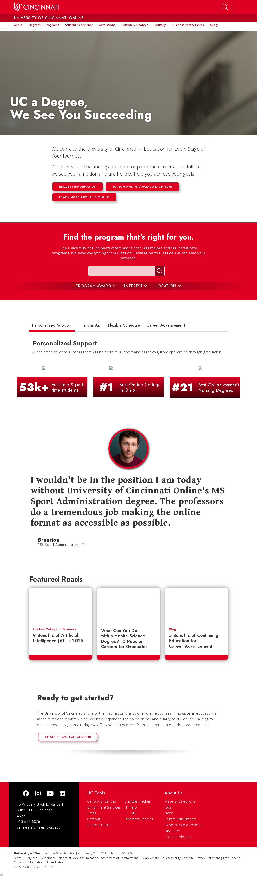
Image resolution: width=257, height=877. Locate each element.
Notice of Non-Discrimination (78, 858)
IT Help (131, 807)
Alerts (18, 858)
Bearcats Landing (139, 819)
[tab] (52, 326)
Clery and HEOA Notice (40, 858)
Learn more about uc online (84, 197)
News (169, 813)
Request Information (78, 186)
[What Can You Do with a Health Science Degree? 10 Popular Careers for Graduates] (128, 606)
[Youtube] (50, 793)
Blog (172, 629)
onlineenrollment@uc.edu (39, 827)
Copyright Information (28, 862)
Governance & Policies (183, 824)
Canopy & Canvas (101, 801)
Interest (134, 286)
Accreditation (55, 862)
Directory (172, 830)
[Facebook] (26, 793)
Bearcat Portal (99, 824)
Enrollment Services (104, 807)
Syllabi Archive (150, 858)
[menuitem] (18, 25)
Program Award (94, 286)
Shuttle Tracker (138, 801)
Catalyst (93, 819)
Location (167, 286)
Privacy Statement (208, 858)
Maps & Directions (179, 801)
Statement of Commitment (119, 858)
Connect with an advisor (68, 737)
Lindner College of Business (54, 629)
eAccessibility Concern (178, 858)
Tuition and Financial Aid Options (142, 186)
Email (91, 813)
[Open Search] (225, 7)
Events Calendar (178, 836)
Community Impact (180, 819)
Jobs (168, 807)
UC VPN (131, 813)
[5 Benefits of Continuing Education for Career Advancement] (196, 606)
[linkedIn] (62, 793)
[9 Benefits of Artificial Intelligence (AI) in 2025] (60, 606)
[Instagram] (38, 793)
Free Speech (231, 858)
